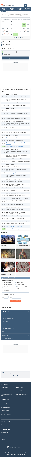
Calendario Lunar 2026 (7, 318)
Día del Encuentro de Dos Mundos (14, 146)
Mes (11, 297)
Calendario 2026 (4, 9)
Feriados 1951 (5, 311)
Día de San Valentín (8, 287)
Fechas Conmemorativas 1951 (9, 315)
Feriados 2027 (27, 9)
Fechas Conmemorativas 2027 (22, 394)
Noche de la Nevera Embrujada (14, 226)
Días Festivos (6, 52)
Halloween (6, 290)
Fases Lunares (7, 54)
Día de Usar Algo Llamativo (13, 173)
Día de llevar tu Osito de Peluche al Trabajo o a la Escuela (18, 143)
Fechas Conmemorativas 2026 (6, 395)
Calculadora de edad (7, 331)
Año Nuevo (19, 282)
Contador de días (6, 325)
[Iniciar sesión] (29, 5)
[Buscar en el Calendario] (25, 5)
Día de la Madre (8, 284)
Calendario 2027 (19, 9)
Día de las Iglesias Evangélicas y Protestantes (17, 229)
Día (3, 297)
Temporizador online (7, 338)
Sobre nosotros (4, 432)
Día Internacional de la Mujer (22, 287)
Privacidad (3, 436)
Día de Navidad (7, 282)
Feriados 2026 (12, 9)
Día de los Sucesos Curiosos (13, 137)
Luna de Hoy (5, 321)
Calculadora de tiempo (7, 328)
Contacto (3, 439)
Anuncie (3, 443)
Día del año (5, 335)
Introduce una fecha (9, 294)
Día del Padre (20, 284)
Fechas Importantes (22, 52)
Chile (13, 5)
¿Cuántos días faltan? (8, 278)
